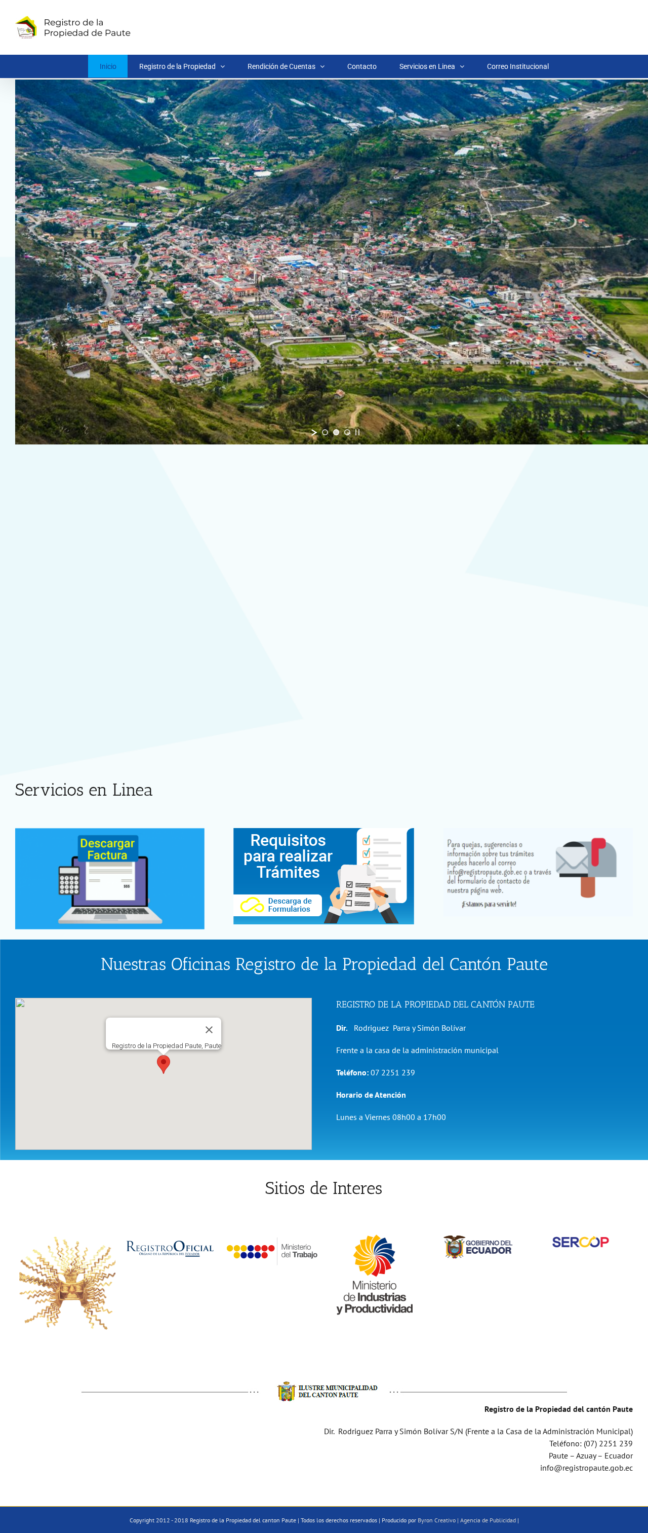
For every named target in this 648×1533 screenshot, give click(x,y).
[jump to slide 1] (325, 432)
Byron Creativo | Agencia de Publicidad (467, 1520)
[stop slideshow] (357, 432)
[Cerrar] (209, 1030)
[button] (163, 1064)
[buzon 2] (538, 832)
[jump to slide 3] (347, 432)
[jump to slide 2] (336, 432)
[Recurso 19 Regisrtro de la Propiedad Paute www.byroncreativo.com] (323, 832)
